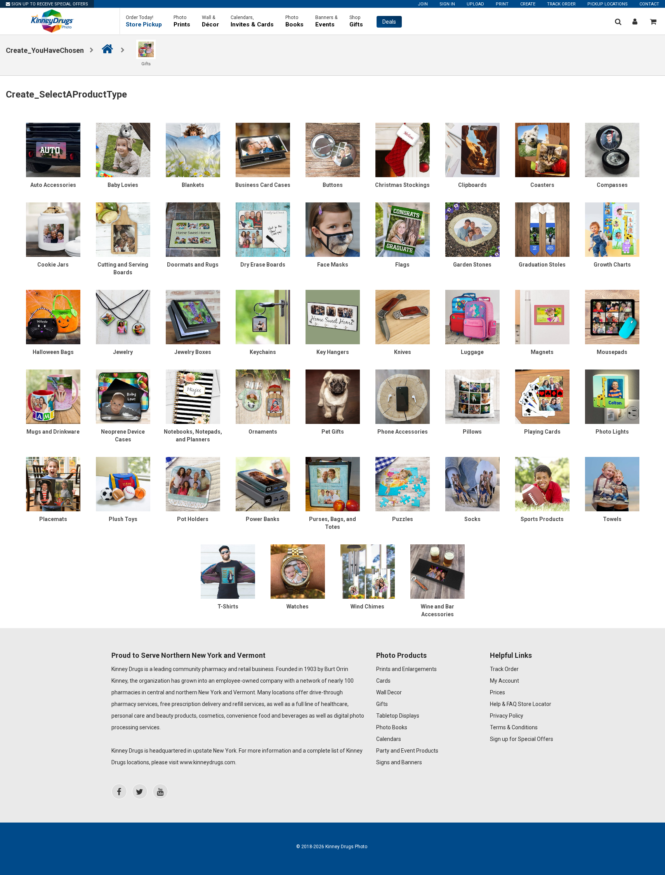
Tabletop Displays (397, 716)
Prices (497, 692)
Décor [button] (210, 21)
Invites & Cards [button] (252, 21)
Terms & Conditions (514, 727)
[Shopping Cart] (653, 21)
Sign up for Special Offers (521, 739)
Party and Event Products (407, 751)
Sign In (447, 4)
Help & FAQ (503, 704)
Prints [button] (182, 21)
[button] (144, 21)
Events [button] (326, 21)
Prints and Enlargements (406, 669)
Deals (389, 22)
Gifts (382, 704)
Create (527, 4)
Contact (649, 4)
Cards (383, 681)
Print (502, 4)
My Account (504, 681)
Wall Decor (389, 692)
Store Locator (534, 704)
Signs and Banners (399, 762)
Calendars (388, 739)
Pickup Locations (607, 4)
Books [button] (294, 21)
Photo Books (391, 727)
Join (423, 4)
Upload (475, 4)
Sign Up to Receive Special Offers (49, 4)
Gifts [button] (356, 21)
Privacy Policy (506, 716)
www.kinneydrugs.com (207, 762)
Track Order (561, 4)
